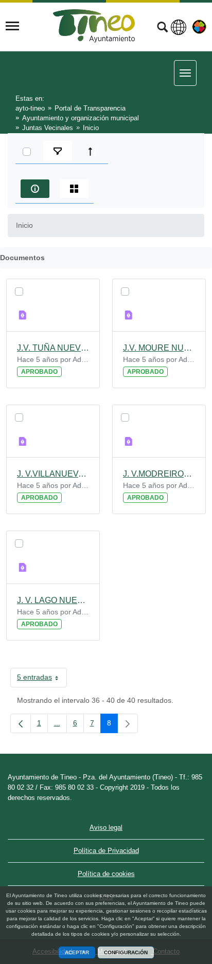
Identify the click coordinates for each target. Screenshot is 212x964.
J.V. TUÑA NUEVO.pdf (53, 347)
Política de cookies (106, 874)
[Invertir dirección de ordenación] (92, 151)
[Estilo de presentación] (74, 188)
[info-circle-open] (35, 188)
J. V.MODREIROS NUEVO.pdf (159, 473)
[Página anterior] (20, 723)
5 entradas (42, 679)
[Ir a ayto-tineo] (94, 26)
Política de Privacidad (106, 850)
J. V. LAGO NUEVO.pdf (53, 600)
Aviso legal (106, 827)
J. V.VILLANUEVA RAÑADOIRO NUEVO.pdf (53, 473)
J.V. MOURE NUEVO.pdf (159, 347)
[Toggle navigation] (12, 26)
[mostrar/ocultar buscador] (162, 28)
